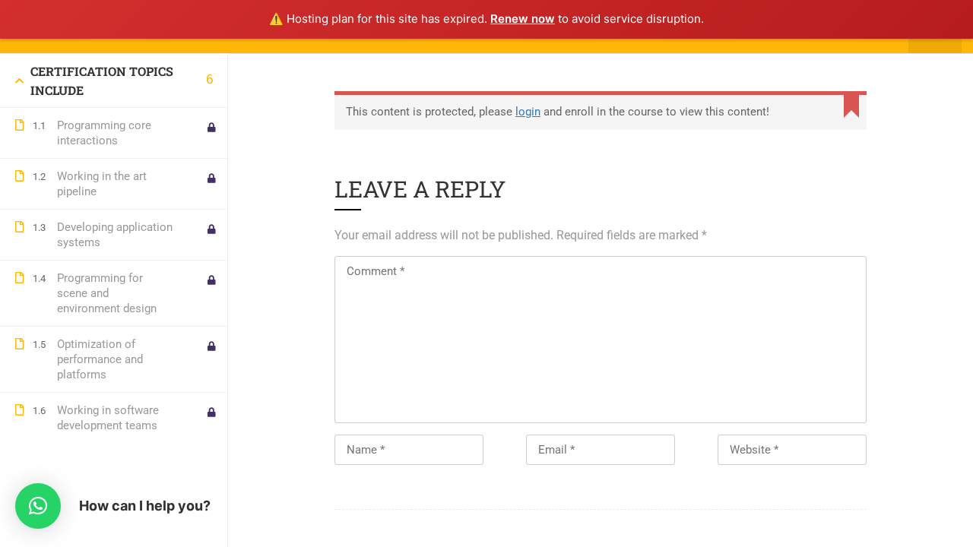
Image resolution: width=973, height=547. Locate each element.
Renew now (522, 18)
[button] (38, 506)
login (527, 112)
